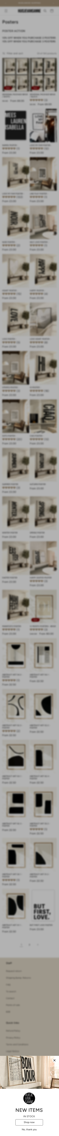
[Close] (54, 1060)
